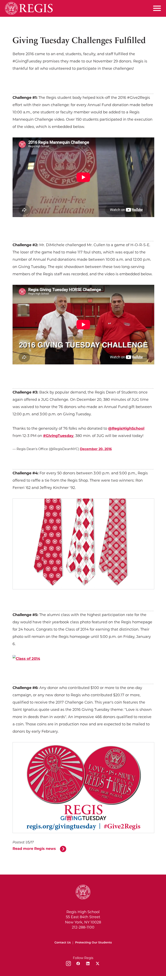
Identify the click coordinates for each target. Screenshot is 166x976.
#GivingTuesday (58, 436)
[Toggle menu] (157, 8)
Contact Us (62, 942)
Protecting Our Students (93, 942)
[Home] (29, 8)
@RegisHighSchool (126, 428)
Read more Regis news (34, 848)
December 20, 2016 (96, 449)
